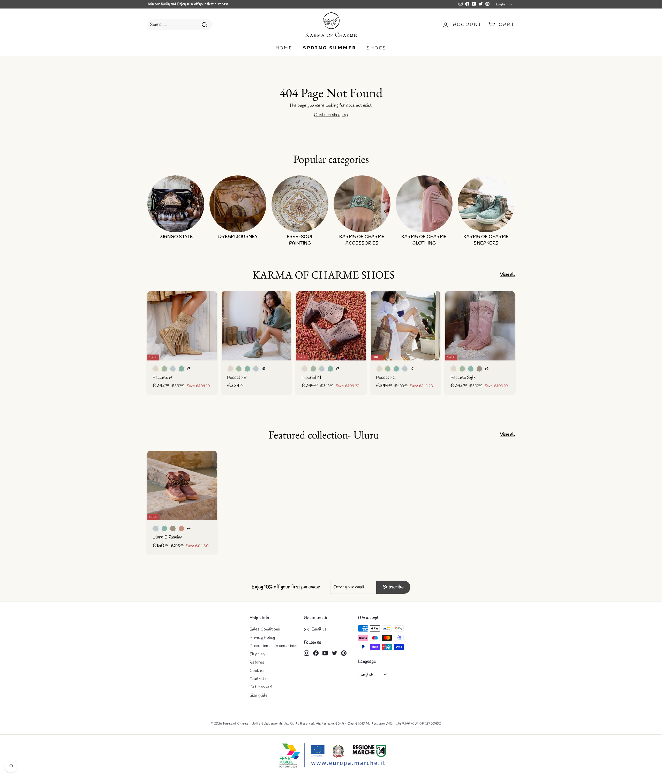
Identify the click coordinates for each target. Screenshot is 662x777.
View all (507, 275)
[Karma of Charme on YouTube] (325, 653)
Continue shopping (331, 115)
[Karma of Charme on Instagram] (306, 653)
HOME (284, 48)
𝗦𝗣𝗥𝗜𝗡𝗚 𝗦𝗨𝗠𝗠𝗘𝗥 (329, 48)
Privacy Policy (262, 637)
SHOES (376, 48)
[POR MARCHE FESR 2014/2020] (331, 755)
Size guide (258, 695)
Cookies (257, 670)
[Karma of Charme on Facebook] (316, 653)
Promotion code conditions (273, 646)
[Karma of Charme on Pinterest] (344, 653)
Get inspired (261, 687)
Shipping (257, 654)
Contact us (259, 679)
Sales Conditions (265, 629)
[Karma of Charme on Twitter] (334, 653)
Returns (257, 662)
